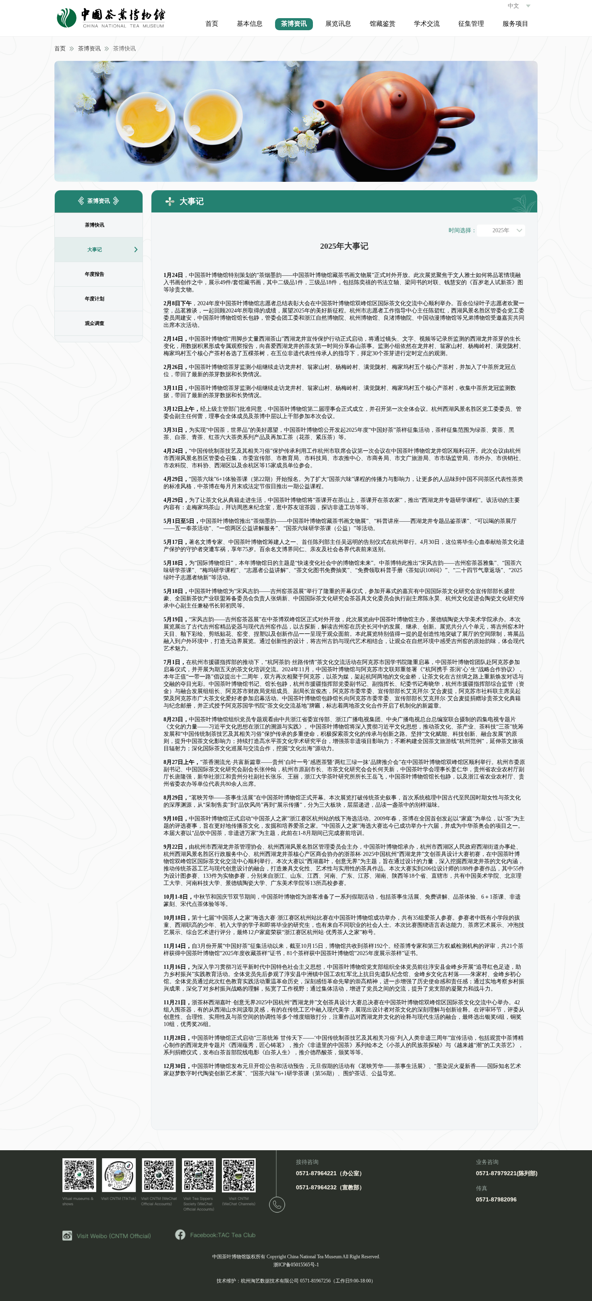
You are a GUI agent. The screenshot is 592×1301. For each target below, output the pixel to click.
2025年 (501, 230)
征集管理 (471, 23)
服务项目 (515, 23)
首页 (211, 23)
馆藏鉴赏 (382, 23)
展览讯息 (338, 23)
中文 (513, 6)
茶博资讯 (294, 23)
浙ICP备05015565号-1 (296, 1265)
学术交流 (427, 23)
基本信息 (250, 23)
